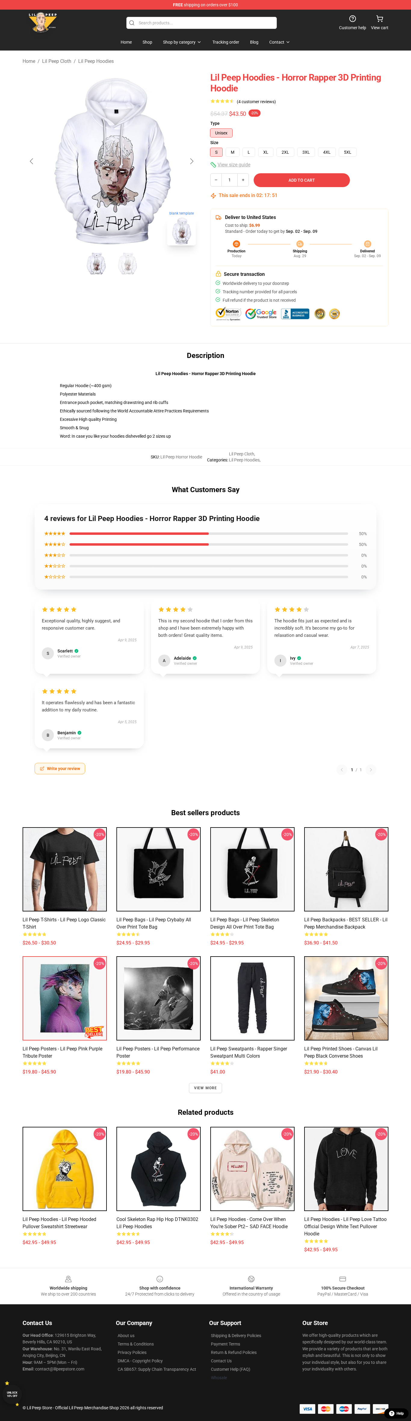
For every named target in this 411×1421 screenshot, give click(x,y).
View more (205, 1088)
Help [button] (400, 1413)
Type (215, 123)
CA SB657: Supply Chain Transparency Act (157, 1369)
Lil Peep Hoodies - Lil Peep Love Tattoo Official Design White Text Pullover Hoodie (345, 1226)
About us (126, 1335)
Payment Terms (225, 1344)
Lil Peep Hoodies (96, 61)
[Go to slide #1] (96, 263)
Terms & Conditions (136, 1344)
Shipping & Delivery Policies (236, 1335)
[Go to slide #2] (127, 263)
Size (214, 142)
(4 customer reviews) (256, 101)
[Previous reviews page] (341, 769)
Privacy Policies (132, 1352)
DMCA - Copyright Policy (140, 1360)
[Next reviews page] (371, 769)
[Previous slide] (32, 161)
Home (29, 61)
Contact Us (221, 1360)
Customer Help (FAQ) (230, 1369)
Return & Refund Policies (234, 1352)
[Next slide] (191, 161)
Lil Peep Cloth (56, 61)
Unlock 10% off (12, 1394)
